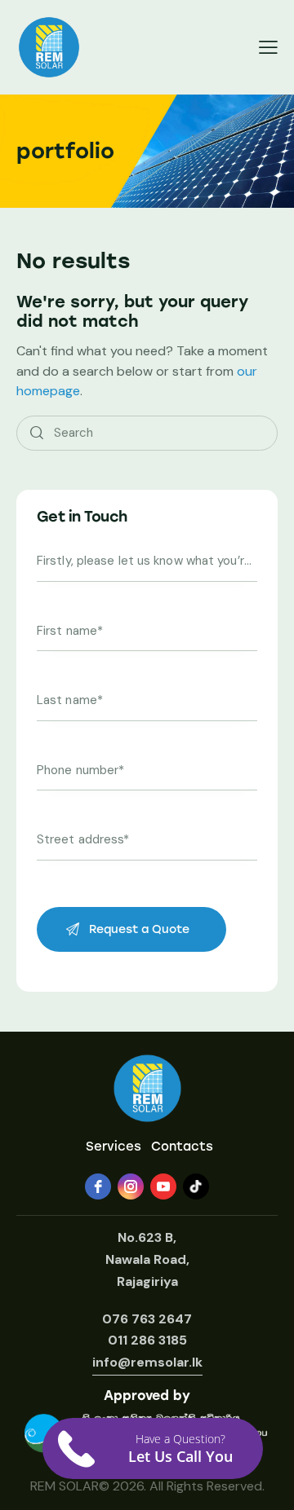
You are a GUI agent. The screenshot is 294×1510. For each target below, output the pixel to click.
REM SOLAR (64, 1486)
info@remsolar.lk (147, 1362)
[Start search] (36, 433)
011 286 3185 (147, 1340)
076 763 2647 (147, 1318)
